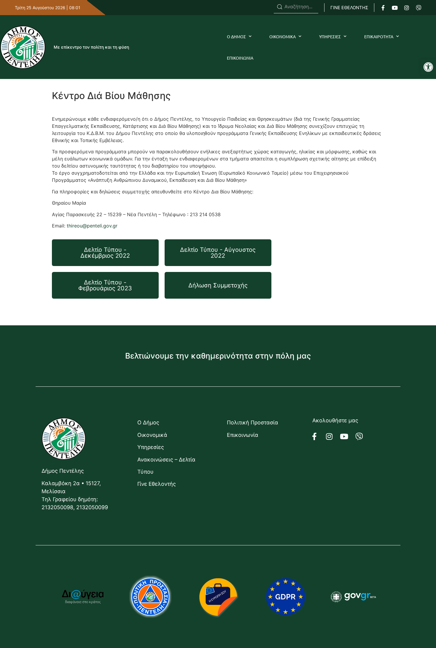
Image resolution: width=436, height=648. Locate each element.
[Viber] (418, 7)
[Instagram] (406, 7)
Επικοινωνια (240, 57)
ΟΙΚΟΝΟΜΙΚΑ (282, 36)
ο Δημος (236, 36)
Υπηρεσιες (330, 36)
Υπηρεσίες (150, 447)
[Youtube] (394, 7)
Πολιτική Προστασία (252, 422)
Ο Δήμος (148, 422)
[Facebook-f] (383, 7)
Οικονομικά (152, 435)
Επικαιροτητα (378, 36)
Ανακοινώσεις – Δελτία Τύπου (166, 465)
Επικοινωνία (242, 435)
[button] (428, 67)
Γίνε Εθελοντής (156, 484)
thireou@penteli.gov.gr (92, 226)
